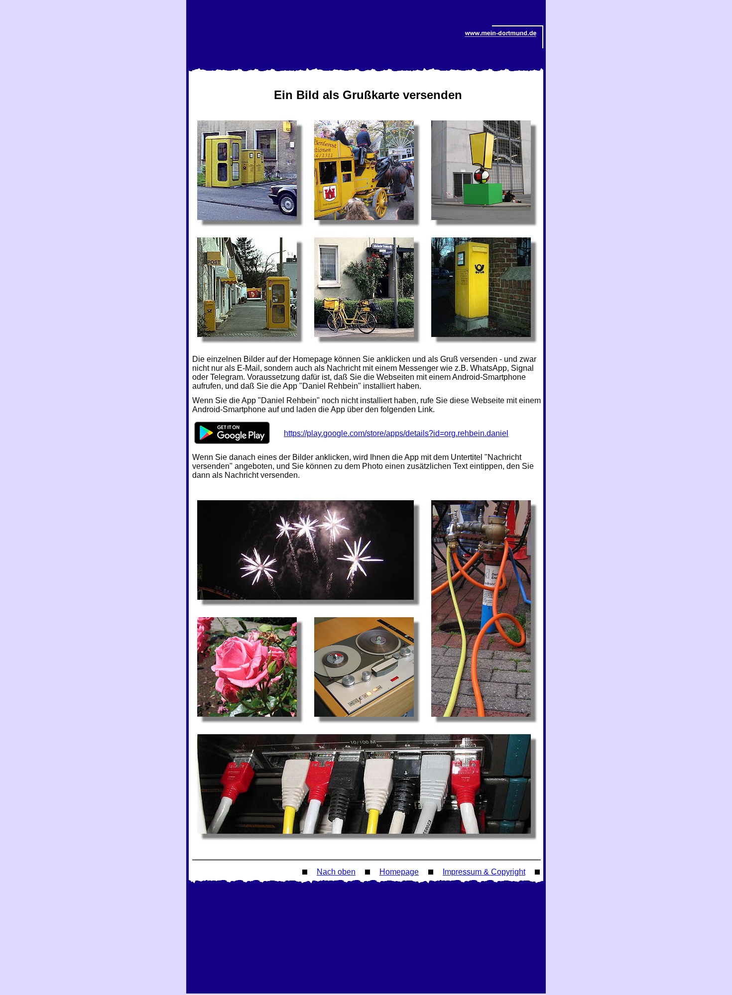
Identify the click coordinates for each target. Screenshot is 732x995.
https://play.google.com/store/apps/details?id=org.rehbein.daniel (396, 433)
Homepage (399, 872)
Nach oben (336, 872)
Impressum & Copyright (484, 872)
